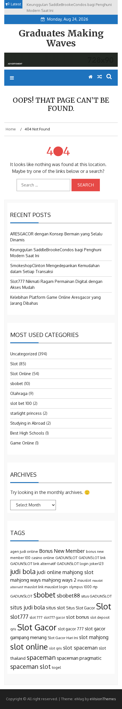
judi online (49, 572)
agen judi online (24, 551)
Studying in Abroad (27, 423)
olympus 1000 (80, 587)
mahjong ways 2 (59, 580)
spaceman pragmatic (79, 658)
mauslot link (33, 587)
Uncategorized (23, 353)
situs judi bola (27, 607)
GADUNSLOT (66, 557)
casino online (42, 557)
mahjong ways (25, 580)
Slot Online (20, 373)
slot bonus (77, 617)
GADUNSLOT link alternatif (33, 563)
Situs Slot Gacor (80, 607)
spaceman (41, 657)
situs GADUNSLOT (96, 596)
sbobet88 (68, 595)
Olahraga (19, 393)
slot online (29, 646)
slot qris (55, 648)
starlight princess (26, 413)
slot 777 (36, 617)
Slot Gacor (37, 627)
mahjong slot (78, 572)
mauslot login (56, 587)
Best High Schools (27, 433)
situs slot (55, 608)
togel (56, 667)
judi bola (23, 571)
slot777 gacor (54, 617)
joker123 (97, 563)
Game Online (22, 443)
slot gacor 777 (71, 628)
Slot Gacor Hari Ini (63, 637)
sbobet (16, 383)
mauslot (84, 580)
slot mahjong (93, 637)
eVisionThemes (103, 699)
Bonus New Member (62, 551)
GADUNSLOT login (73, 563)
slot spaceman (80, 647)
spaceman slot (30, 666)
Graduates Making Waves (61, 38)
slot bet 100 (21, 403)
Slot (14, 363)
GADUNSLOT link (92, 558)
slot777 (19, 616)
